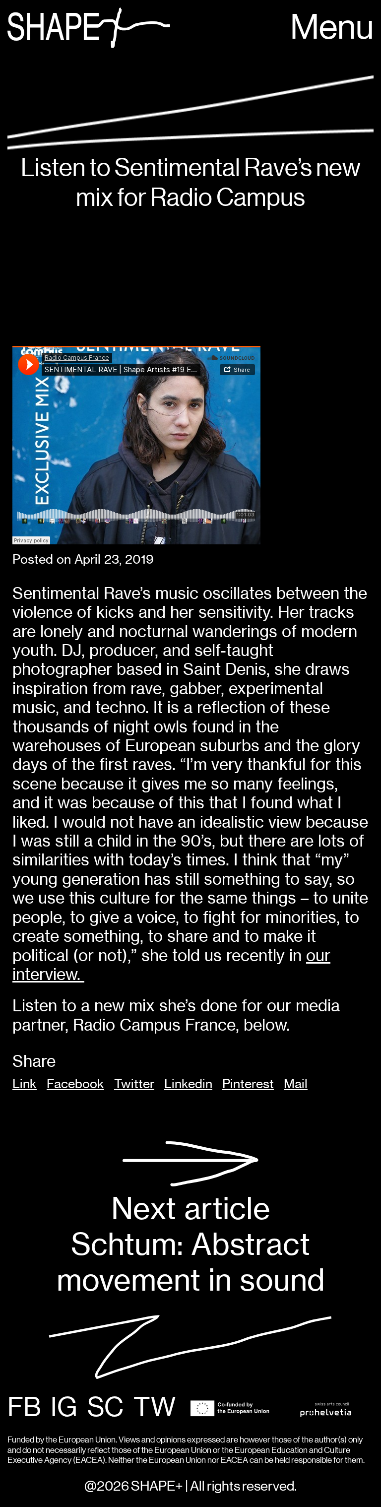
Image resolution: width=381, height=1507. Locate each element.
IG (64, 1408)
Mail (296, 1083)
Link (24, 1083)
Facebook (75, 1083)
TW (154, 1408)
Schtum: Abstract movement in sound (191, 1244)
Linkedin (188, 1083)
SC (105, 1408)
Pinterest (248, 1083)
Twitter (134, 1083)
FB (24, 1408)
